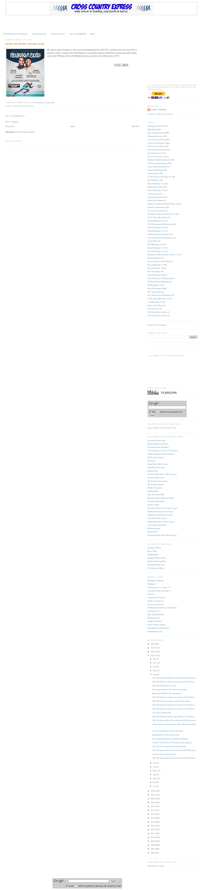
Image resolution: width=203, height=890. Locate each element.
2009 (153, 841)
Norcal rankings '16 (155, 268)
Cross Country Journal (157, 624)
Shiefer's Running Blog (157, 561)
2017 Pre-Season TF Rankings (160, 295)
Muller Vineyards (155, 487)
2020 (153, 798)
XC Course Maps (154, 291)
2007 (153, 848)
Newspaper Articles (155, 126)
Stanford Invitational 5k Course (160, 514)
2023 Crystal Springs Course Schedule (167, 731)
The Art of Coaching (156, 210)
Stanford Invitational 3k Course (160, 511)
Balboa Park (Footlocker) (158, 443)
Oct (154, 666)
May (155, 770)
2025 (153, 647)
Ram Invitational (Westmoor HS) (161, 498)
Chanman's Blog (154, 547)
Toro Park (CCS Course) (157, 518)
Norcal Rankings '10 (156, 227)
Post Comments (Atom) (25, 132)
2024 (153, 651)
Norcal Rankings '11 (156, 183)
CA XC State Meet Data (157, 217)
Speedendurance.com (156, 564)
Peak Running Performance (158, 628)
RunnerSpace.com (155, 631)
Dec (154, 659)
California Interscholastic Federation (162, 607)
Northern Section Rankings (158, 234)
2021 (153, 794)
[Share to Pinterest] (126, 65)
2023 (153, 655)
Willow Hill (152, 531)
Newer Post (9, 126)
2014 (153, 821)
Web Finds (152, 129)
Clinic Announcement (156, 166)
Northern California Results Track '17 (162, 254)
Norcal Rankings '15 (156, 264)
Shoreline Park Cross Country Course (162, 508)
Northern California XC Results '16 (161, 214)
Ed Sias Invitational (155, 457)
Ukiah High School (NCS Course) (161, 521)
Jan (154, 786)
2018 (153, 806)
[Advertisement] (101, 23)
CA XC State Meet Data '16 (158, 298)
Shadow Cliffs (153, 504)
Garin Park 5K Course (156, 467)
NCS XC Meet (153, 180)
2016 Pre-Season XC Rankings (160, 237)
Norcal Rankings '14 (156, 247)
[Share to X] (121, 65)
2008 (153, 845)
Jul (154, 762)
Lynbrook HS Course (156, 477)
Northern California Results (159, 159)
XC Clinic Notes (154, 271)
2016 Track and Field (156, 139)
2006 (153, 852)
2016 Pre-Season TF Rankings (160, 278)
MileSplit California (156, 580)
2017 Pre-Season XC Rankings (160, 224)
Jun (154, 766)
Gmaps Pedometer (155, 621)
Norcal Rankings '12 (156, 190)
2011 (153, 833)
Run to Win (152, 551)
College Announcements (157, 163)
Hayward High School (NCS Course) (162, 474)
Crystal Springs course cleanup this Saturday (170, 738)
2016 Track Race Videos (157, 312)
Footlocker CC (153, 611)
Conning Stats (153, 173)
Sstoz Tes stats (153, 308)
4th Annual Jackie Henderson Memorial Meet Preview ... (175, 677)
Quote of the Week (155, 305)
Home (92, 33)
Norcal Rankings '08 (156, 288)
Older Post (135, 126)
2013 (153, 825)
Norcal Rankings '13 (156, 230)
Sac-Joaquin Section (156, 604)
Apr (154, 774)
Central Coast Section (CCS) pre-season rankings (172, 742)
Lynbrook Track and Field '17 (159, 590)
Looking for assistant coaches (164, 754)
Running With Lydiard (157, 558)
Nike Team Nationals (156, 614)
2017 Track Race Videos (157, 315)
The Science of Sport (156, 568)
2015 (153, 818)
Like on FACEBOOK (77, 33)
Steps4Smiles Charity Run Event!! (166, 734)
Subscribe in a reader (156, 865)
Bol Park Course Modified (158, 447)
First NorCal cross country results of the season (171, 701)
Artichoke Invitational (157, 440)
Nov (155, 662)
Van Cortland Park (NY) (157, 525)
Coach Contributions (156, 143)
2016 (153, 814)
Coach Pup (152, 241)
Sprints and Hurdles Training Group (24, 43)
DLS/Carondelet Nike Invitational (161, 454)
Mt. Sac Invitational (156, 484)
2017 (153, 810)
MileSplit (151, 584)
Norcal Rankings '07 (156, 220)
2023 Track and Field (24, 106)
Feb (154, 782)
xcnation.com (153, 193)
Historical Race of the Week (159, 261)
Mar (155, 778)
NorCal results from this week (164, 685)
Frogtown (151, 460)
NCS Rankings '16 (155, 244)
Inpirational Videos (155, 186)
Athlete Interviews (39, 33)
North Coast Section (156, 601)
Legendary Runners (155, 197)
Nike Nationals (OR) (156, 494)
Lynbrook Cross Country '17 (159, 587)
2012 (153, 829)
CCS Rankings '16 (155, 302)
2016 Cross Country (156, 146)
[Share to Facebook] (124, 65)
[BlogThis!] (118, 65)
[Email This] (115, 65)
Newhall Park (153, 491)
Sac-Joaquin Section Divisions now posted (169, 689)
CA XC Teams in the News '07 (159, 176)
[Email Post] (55, 102)
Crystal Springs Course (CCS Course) (162, 450)
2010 (153, 837)
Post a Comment (12, 121)
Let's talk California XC (161, 712)
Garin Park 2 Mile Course (158, 464)
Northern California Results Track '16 (162, 203)
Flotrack (151, 594)
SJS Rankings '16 (154, 285)
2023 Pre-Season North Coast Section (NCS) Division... (174, 720)
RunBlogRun (153, 554)
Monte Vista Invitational (157, 481)
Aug (155, 674)
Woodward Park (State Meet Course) (162, 535)
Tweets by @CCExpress (157, 324)
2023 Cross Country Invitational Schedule (169, 746)
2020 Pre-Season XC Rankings (15, 33)
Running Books (154, 258)
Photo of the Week (155, 200)
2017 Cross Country (156, 156)
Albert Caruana (158, 110)
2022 (153, 790)
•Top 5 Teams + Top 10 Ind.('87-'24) (162, 427)
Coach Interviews (58, 33)
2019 (153, 802)
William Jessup (154, 528)
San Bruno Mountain (156, 501)
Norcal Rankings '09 (156, 275)
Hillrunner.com (154, 617)
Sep (154, 670)
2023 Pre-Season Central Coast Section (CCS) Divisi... (174, 681)
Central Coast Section (156, 597)
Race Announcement (156, 132)
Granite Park (153, 471)
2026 (153, 644)
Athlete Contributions (156, 207)
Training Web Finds (155, 170)
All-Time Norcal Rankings (158, 281)
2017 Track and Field (156, 149)
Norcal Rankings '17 (156, 251)
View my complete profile (160, 114)
